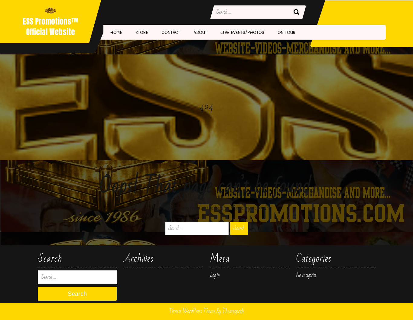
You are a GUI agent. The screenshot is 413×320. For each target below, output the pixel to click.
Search (297, 12)
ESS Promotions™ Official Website (50, 27)
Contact (170, 32)
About (200, 32)
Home (116, 32)
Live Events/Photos (242, 32)
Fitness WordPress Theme (192, 311)
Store (141, 32)
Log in (215, 275)
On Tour (286, 32)
